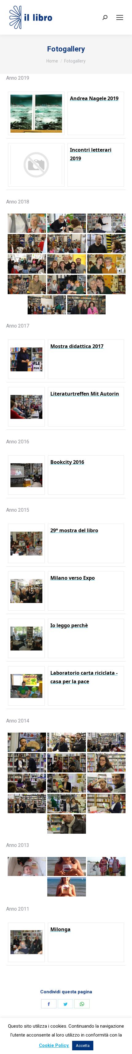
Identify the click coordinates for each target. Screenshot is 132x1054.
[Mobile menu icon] (120, 17)
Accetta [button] (83, 1045)
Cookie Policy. (54, 1045)
